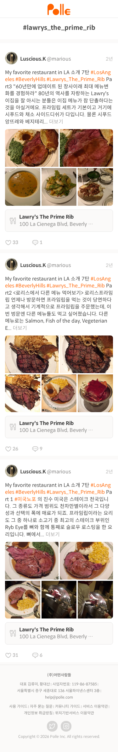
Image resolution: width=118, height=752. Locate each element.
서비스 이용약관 (95, 706)
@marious (59, 59)
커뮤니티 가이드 (67, 706)
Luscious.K (33, 59)
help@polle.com (59, 697)
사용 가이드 (18, 706)
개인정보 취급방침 (38, 713)
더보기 (56, 121)
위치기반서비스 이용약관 (74, 713)
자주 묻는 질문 (41, 706)
